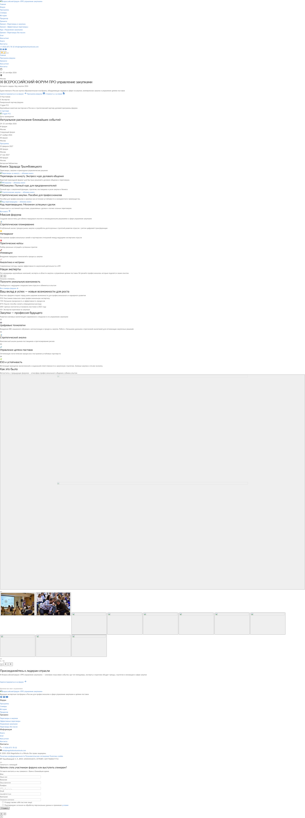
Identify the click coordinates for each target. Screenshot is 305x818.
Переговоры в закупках (9, 762)
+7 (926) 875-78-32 (7, 47)
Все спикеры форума (8, 288)
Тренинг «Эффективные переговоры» (14, 27)
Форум (2, 7)
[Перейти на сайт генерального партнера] (5, 114)
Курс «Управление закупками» (11, 30)
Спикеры (3, 13)
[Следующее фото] (10, 708)
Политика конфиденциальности (12, 800)
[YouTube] (6, 50)
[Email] (3, 50)
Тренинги (3, 21)
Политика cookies (56, 800)
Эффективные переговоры (10, 765)
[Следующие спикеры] (4, 276)
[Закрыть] (1, 806)
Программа (4, 10)
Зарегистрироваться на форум (12, 94)
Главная (3, 4)
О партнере (4, 111)
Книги (2, 41)
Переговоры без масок (9, 771)
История (3, 16)
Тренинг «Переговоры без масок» (12, 33)
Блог (2, 35)
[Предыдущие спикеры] (1, 276)
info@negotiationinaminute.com (27, 47)
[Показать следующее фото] (1, 702)
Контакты (3, 44)
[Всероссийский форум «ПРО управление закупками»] (21, 1)
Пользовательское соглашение (37, 800)
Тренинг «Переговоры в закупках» (13, 24)
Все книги (4, 211)
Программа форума (7, 58)
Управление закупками (9, 768)
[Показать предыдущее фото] (1, 635)
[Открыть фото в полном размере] (152, 504)
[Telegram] (1, 50)
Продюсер (4, 18)
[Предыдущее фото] (5, 708)
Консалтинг (4, 38)
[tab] (17, 648)
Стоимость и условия (54, 94)
